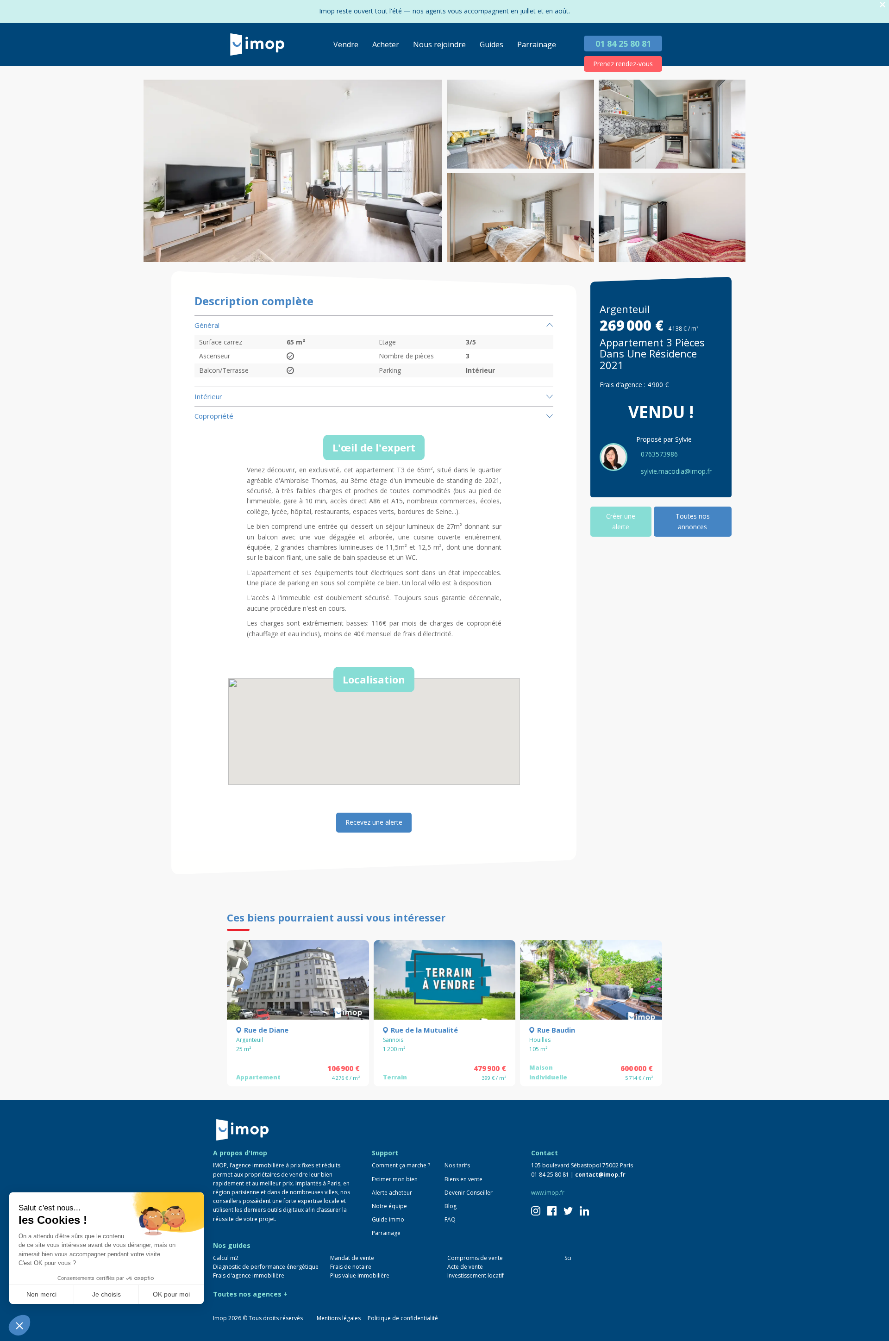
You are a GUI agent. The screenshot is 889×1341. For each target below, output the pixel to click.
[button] (19, 1325)
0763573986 (659, 454)
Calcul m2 (225, 1258)
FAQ (450, 1219)
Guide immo (388, 1219)
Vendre (345, 44)
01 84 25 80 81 (623, 43)
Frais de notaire (350, 1267)
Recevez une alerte (373, 822)
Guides (491, 44)
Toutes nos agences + (250, 1294)
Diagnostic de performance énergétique (266, 1267)
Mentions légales (339, 1318)
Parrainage (536, 44)
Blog (450, 1206)
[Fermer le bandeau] (882, 5)
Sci (567, 1258)
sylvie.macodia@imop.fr (676, 471)
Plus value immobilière (359, 1275)
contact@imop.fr (600, 1174)
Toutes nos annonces (693, 521)
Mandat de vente (352, 1258)
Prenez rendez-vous (623, 63)
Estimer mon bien (395, 1179)
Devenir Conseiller (468, 1193)
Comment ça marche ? (401, 1165)
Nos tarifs (457, 1165)
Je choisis (106, 1294)
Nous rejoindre (439, 44)
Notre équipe (389, 1206)
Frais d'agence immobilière (248, 1275)
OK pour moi (171, 1294)
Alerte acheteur (392, 1193)
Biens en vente (463, 1179)
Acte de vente (465, 1267)
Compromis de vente (475, 1258)
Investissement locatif (475, 1275)
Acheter (385, 44)
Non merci (41, 1294)
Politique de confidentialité (403, 1318)
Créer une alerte (620, 521)
